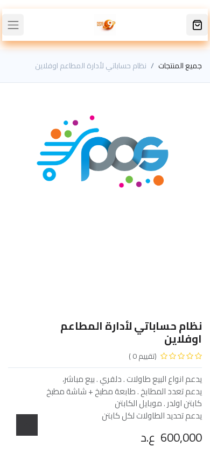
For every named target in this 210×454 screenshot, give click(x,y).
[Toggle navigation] (13, 25)
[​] (197, 25)
